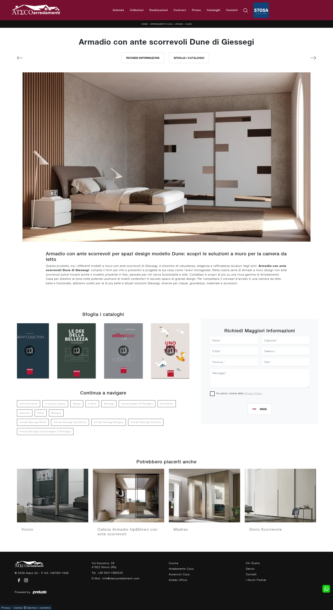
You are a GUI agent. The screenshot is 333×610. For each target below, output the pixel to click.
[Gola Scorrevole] (40, 58)
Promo (196, 10)
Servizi (250, 568)
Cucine (173, 563)
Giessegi (109, 403)
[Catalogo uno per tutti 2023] (170, 351)
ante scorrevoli (28, 403)
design (77, 403)
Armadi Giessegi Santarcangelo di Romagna (45, 431)
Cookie (18, 607)
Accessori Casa (179, 574)
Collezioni (137, 10)
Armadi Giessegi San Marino (70, 422)
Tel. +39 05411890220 (107, 572)
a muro (92, 403)
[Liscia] (293, 58)
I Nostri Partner (256, 579)
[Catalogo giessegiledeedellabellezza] (76, 351)
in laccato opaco (55, 403)
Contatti (232, 10)
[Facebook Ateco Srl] (18, 580)
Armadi (179, 24)
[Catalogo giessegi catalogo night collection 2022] (29, 351)
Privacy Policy (253, 393)
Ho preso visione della (239, 393)
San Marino (166, 403)
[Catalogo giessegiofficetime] (123, 351)
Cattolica (24, 412)
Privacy (5, 607)
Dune (189, 24)
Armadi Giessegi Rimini (32, 422)
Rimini (40, 412)
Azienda (118, 10)
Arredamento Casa (161, 24)
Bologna (56, 412)
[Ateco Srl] (36, 10)
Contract (180, 10)
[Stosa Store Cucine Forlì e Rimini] (261, 10)
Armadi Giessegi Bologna (108, 422)
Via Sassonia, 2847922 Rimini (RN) (104, 565)
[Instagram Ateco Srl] (25, 580)
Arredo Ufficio (178, 579)
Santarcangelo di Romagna (137, 403)
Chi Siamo (253, 563)
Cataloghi (213, 10)
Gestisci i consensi (39, 607)
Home (144, 24)
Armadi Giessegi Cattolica (146, 422)
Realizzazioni (158, 10)
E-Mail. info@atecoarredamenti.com (116, 578)
